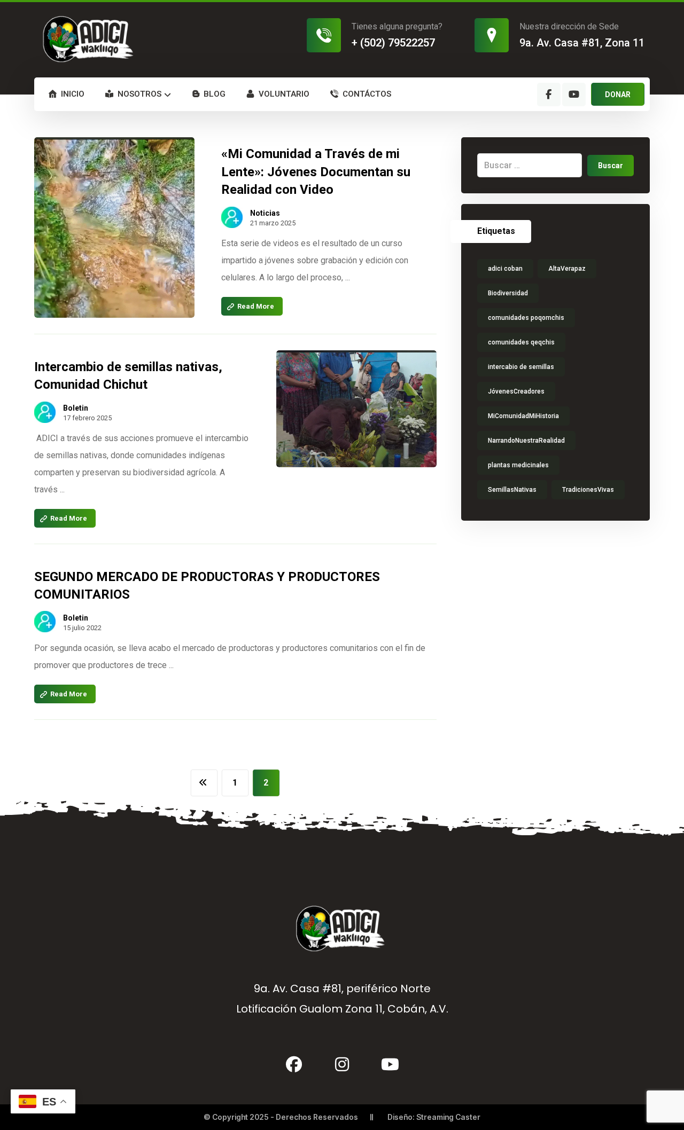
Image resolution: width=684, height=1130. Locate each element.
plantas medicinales (518, 465)
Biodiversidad (508, 293)
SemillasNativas (512, 489)
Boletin (75, 408)
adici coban (505, 268)
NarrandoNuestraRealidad (526, 440)
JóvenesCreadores (516, 391)
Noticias (265, 213)
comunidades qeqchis (521, 342)
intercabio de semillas (521, 367)
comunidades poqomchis (526, 317)
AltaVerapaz (567, 268)
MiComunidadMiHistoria (523, 416)
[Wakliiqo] (89, 38)
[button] (549, 94)
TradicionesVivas (588, 489)
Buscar (610, 165)
